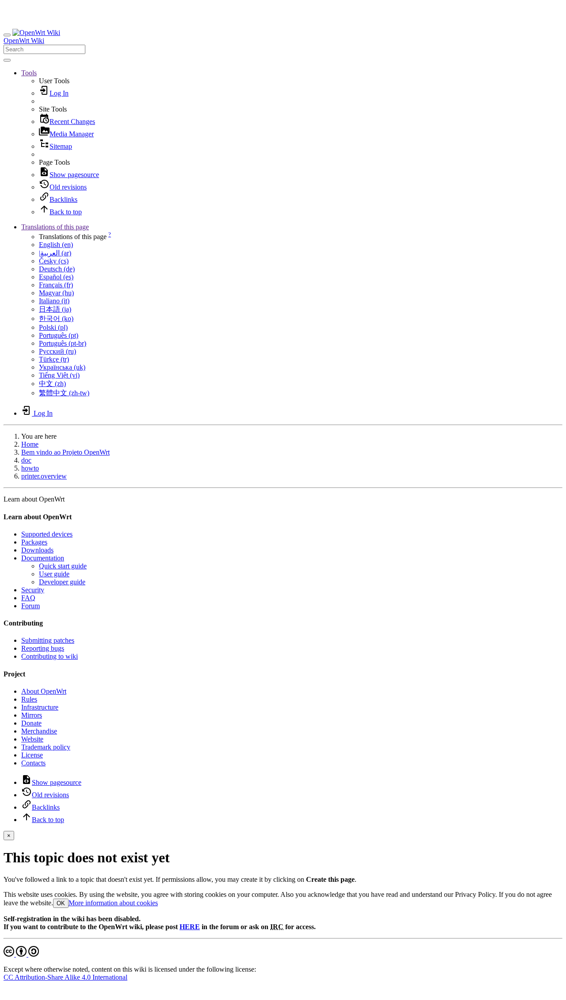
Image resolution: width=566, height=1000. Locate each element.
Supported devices (47, 534)
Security (32, 590)
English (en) (56, 244)
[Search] (7, 60)
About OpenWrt (43, 691)
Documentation (42, 558)
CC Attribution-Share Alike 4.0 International (65, 977)
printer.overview (44, 476)
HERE (190, 927)
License (32, 755)
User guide (54, 574)
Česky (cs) (54, 261)
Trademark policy (45, 747)
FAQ (28, 598)
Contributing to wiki (49, 656)
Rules (29, 699)
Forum (30, 606)
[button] (29, 73)
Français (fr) (56, 285)
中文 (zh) (52, 383)
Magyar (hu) (56, 293)
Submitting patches (47, 640)
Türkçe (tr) (54, 359)
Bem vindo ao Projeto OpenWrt (65, 452)
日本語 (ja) (55, 309)
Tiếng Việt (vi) (59, 375)
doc (26, 460)
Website (32, 739)
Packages (34, 542)
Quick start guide (63, 566)
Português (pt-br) (62, 343)
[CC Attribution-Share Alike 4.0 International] (21, 954)
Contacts (33, 763)
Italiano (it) (54, 301)
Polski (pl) (53, 327)
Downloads (37, 550)
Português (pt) (58, 335)
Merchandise (39, 731)
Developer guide (62, 582)
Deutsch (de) (57, 269)
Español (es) (56, 277)
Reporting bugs (42, 648)
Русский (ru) (57, 351)
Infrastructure (39, 707)
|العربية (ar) (55, 253)
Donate (31, 723)
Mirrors (31, 715)
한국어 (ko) (56, 318)
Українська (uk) (62, 367)
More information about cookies (113, 903)
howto (30, 468)
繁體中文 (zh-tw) (64, 393)
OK (61, 903)
